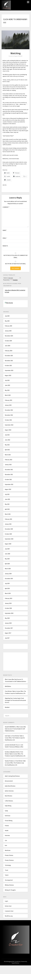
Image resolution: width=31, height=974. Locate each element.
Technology (8, 865)
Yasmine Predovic (9, 761)
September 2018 (9, 613)
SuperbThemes (15, 963)
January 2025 (8, 331)
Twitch (6, 875)
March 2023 (8, 395)
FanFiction (7, 815)
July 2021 (7, 494)
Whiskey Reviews (9, 885)
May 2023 (7, 390)
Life (6, 840)
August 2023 (8, 375)
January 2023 (8, 405)
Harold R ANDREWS (10, 727)
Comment (6, 207)
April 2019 (7, 588)
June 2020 (7, 554)
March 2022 (8, 455)
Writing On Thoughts (10, 890)
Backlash (7, 707)
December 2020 (9, 529)
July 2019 (7, 583)
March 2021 (8, 514)
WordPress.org (9, 916)
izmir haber (7, 736)
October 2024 (8, 341)
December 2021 (9, 469)
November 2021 (9, 474)
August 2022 (8, 430)
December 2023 (9, 355)
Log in (6, 901)
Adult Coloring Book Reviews (12, 776)
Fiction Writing (8, 820)
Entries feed (8, 906)
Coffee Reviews (9, 801)
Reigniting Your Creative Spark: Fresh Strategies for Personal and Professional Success (15, 700)
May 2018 (7, 618)
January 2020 (8, 573)
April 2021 (7, 509)
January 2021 (8, 524)
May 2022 (7, 445)
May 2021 (7, 504)
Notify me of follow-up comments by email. (16, 256)
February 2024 (8, 350)
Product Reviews (9, 860)
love (6, 845)
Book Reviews (8, 796)
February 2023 (8, 400)
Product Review (9, 855)
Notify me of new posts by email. (15, 264)
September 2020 (9, 539)
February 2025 (8, 326)
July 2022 (7, 435)
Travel (6, 870)
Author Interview (9, 791)
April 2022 (7, 449)
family (6, 811)
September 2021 (9, 484)
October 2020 (8, 534)
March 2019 (8, 593)
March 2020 (8, 568)
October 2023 (8, 365)
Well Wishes (8, 686)
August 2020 (8, 544)
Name (5, 230)
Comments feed (9, 911)
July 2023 (7, 380)
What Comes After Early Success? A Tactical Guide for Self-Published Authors (15, 729)
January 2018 (8, 623)
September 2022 (9, 425)
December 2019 (9, 578)
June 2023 (7, 385)
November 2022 (9, 415)
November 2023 (9, 360)
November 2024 (9, 336)
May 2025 (7, 321)
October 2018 (8, 608)
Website (5, 246)
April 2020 (7, 563)
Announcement (9, 781)
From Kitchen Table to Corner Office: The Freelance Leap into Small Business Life (15, 738)
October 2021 (8, 479)
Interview (7, 835)
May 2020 (7, 559)
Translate (15, 280)
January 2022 (8, 464)
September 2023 (9, 370)
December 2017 (9, 628)
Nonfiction (7, 850)
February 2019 (8, 598)
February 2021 (8, 519)
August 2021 (8, 489)
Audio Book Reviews (10, 786)
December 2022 (9, 410)
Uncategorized (9, 880)
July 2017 (7, 638)
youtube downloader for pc (12, 745)
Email (5, 238)
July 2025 (7, 316)
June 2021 (7, 499)
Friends (7, 825)
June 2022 (7, 440)
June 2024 (7, 345)
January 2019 (8, 603)
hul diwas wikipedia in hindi (12, 752)
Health (6, 830)
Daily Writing (8, 806)
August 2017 (8, 633)
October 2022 (8, 420)
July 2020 (7, 549)
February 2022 (8, 459)
